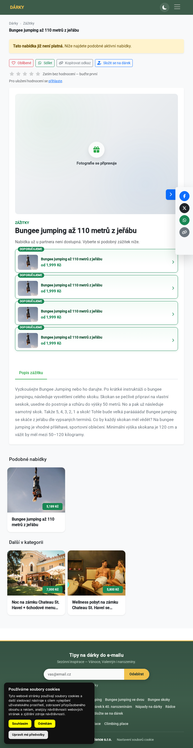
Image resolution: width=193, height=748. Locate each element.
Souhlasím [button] (20, 723)
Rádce (170, 707)
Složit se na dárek (116, 63)
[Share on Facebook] (184, 196)
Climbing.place (116, 724)
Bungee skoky (159, 700)
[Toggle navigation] (177, 7)
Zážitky (28, 23)
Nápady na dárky (148, 707)
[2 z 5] (18, 74)
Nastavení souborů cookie (135, 739)
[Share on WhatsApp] (184, 220)
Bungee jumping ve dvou (124, 700)
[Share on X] (184, 208)
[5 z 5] (38, 74)
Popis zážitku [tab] (31, 372)
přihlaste (55, 81)
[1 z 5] (12, 74)
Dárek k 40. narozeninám (112, 707)
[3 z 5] (25, 74)
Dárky (17, 7)
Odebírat (136, 674)
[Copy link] (184, 232)
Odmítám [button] (45, 723)
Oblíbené (24, 63)
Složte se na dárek (108, 713)
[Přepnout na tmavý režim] (164, 7)
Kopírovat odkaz (77, 63)
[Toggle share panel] (170, 194)
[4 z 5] (31, 74)
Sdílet (47, 63)
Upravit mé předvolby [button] (28, 734)
